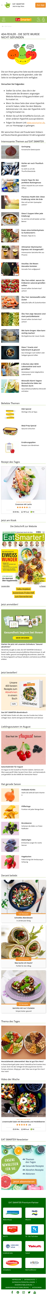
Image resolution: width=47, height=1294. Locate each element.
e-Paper (43, 586)
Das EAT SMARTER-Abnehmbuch (14, 712)
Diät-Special (26, 409)
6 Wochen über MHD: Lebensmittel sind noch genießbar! (31, 366)
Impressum (16, 1279)
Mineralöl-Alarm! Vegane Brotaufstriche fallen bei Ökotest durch (31, 383)
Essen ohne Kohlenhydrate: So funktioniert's (32, 231)
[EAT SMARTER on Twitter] (29, 1292)
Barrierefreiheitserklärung (17, 1287)
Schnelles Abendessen (23, 918)
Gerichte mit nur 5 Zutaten (24, 1008)
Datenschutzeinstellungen (23, 1282)
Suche (38, 21)
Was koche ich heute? (23, 963)
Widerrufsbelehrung (23, 1285)
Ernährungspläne (28, 442)
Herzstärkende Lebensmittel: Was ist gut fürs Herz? (22, 1061)
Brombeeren (26, 823)
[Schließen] (2, 5)
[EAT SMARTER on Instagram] (23, 1292)
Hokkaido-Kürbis (28, 789)
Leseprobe (5, 586)
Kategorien (36, 1287)
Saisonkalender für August (12, 767)
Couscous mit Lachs (23, 504)
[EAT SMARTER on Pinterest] (17, 1292)
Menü (3, 21)
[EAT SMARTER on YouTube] (34, 1292)
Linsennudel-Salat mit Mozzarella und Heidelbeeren (23, 1121)
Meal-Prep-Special (28, 425)
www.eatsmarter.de (36, 122)
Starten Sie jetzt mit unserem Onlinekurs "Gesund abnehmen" (21, 645)
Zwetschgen (26, 840)
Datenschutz (29, 1279)
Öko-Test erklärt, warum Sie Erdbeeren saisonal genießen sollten (33, 283)
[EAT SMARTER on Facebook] (12, 1292)
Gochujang (25, 146)
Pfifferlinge (25, 806)
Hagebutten (26, 856)
